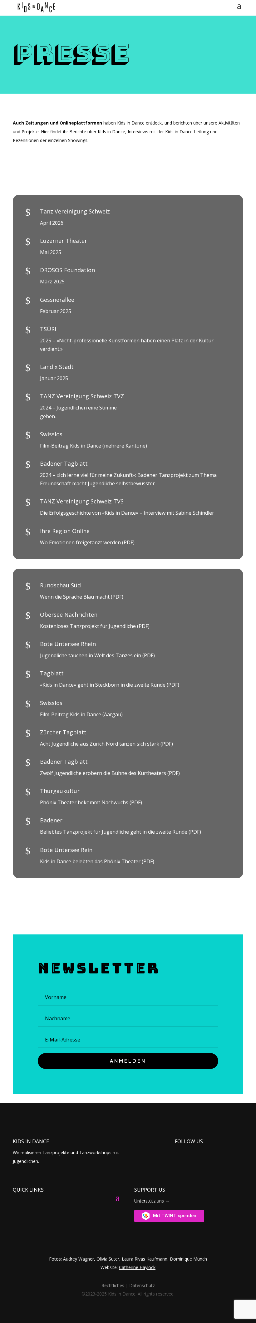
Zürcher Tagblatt (63, 732)
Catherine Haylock (137, 1267)
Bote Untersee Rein (66, 850)
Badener (51, 820)
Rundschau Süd (60, 585)
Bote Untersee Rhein (68, 644)
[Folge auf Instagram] (182, 1149)
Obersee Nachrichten (68, 614)
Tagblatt (52, 673)
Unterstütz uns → (152, 1201)
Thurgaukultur (60, 791)
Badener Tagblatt (64, 761)
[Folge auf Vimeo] (193, 1149)
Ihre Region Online (65, 531)
